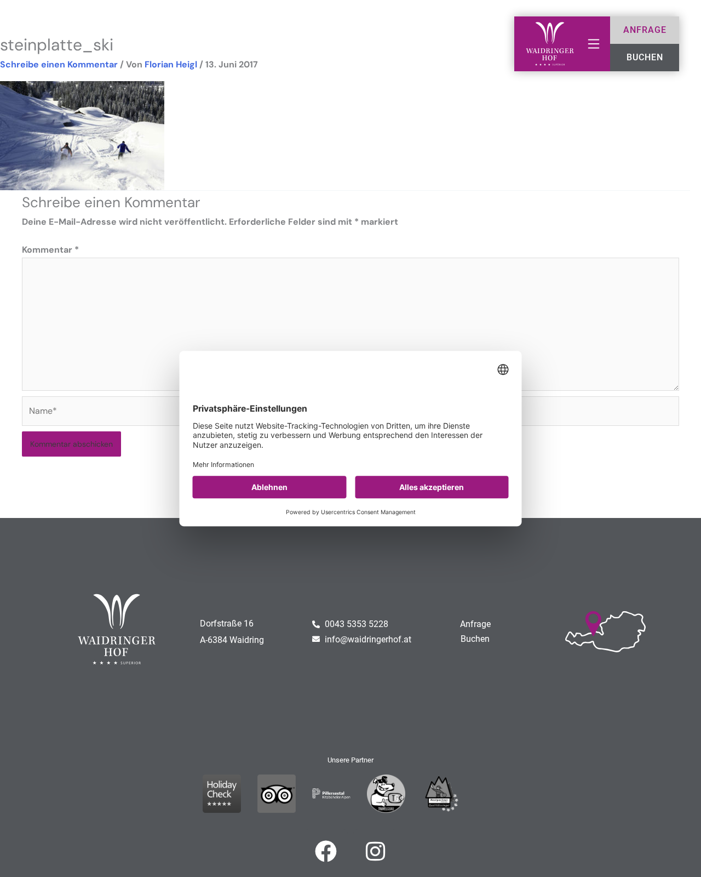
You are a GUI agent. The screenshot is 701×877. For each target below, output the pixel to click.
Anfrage (475, 624)
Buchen (475, 639)
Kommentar (50, 249)
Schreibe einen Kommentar (59, 64)
